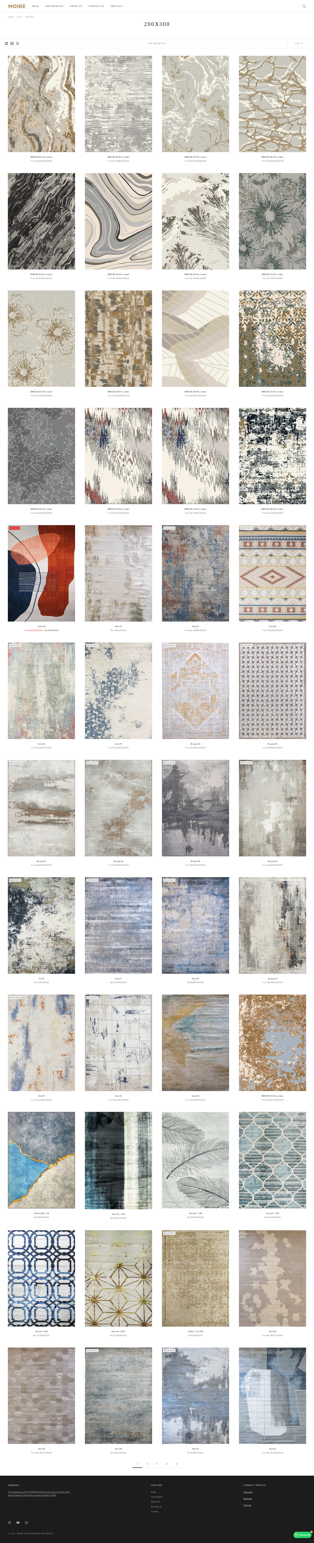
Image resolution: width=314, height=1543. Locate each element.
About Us (76, 6)
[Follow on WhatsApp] (26, 1522)
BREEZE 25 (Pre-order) (119, 509)
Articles (116, 6)
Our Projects (54, 6)
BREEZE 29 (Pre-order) (119, 391)
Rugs (35, 6)
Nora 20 (272, 1331)
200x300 (29, 17)
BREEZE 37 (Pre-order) (195, 157)
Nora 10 (118, 626)
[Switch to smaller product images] (11, 43)
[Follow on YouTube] (18, 1522)
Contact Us (96, 6)
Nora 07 (195, 978)
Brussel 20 (118, 861)
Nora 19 (41, 1449)
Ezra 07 (41, 1096)
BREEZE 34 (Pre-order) (119, 274)
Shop (19, 17)
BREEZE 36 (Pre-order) (273, 157)
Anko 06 (41, 626)
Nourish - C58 (195, 1213)
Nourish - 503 (41, 1331)
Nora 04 (195, 1096)
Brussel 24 (272, 744)
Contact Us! (304, 1535)
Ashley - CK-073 (195, 1331)
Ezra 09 (272, 626)
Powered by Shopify (42, 1534)
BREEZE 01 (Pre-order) (272, 1096)
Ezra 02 (41, 744)
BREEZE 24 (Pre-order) (196, 509)
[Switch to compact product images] (17, 43)
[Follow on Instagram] (9, 1522)
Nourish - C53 (272, 1213)
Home (10, 17)
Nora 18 (118, 1449)
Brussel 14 (272, 978)
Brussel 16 (272, 861)
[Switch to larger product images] (6, 43)
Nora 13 (272, 1449)
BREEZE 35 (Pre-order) (41, 274)
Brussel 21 (41, 861)
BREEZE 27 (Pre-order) (272, 391)
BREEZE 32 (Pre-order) (196, 274)
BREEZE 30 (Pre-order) (41, 391)
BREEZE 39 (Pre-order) (119, 157)
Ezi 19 (41, 978)
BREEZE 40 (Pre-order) (41, 157)
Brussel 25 (195, 744)
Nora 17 (118, 978)
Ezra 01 (118, 744)
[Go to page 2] (177, 1464)
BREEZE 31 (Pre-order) (272, 274)
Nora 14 (195, 1449)
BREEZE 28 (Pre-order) (196, 391)
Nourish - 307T (118, 1331)
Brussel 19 (195, 861)
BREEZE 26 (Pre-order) (41, 509)
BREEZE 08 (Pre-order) (273, 509)
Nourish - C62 (118, 1214)
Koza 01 (195, 626)
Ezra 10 (118, 1096)
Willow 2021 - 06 (41, 1213)
